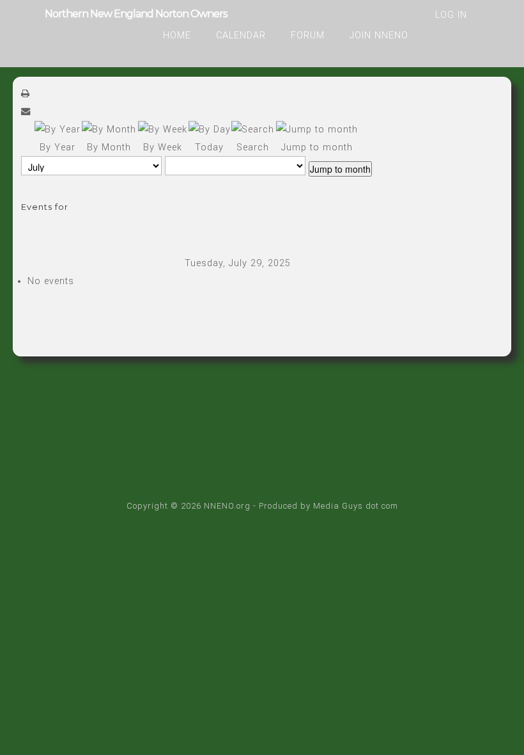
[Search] (252, 129)
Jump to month (340, 169)
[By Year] (58, 129)
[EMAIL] (26, 111)
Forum (308, 35)
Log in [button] (451, 15)
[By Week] (162, 129)
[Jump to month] (317, 129)
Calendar (241, 35)
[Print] (25, 93)
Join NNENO (379, 35)
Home (177, 35)
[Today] (210, 129)
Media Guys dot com (355, 506)
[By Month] (109, 129)
